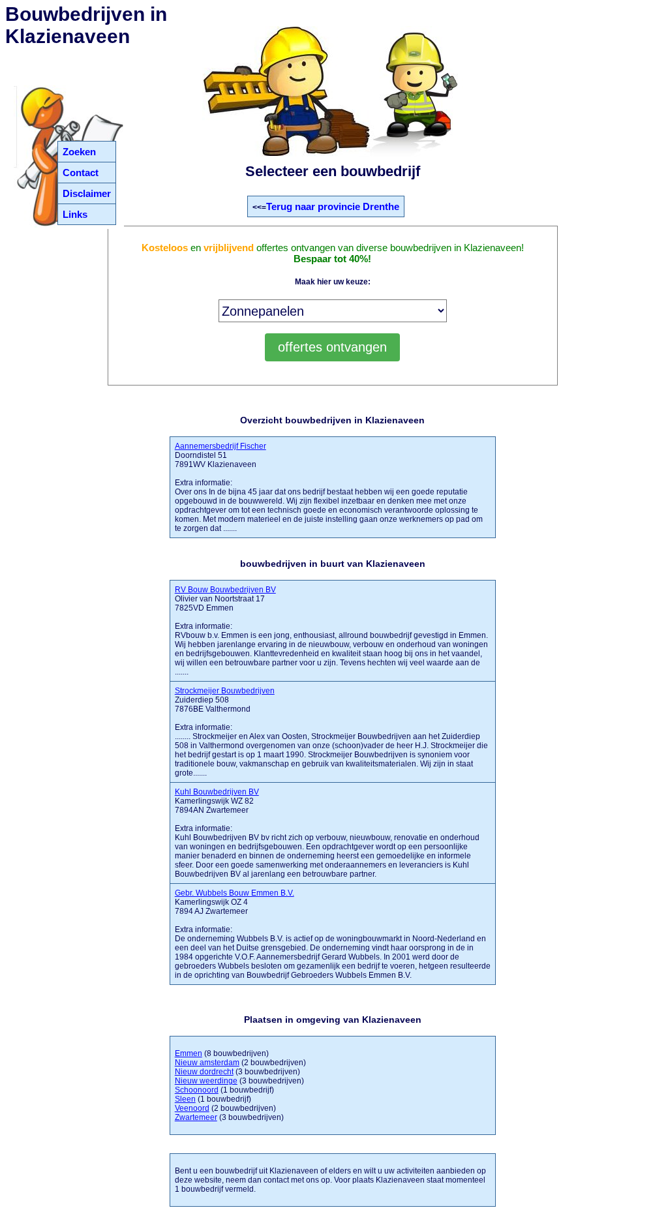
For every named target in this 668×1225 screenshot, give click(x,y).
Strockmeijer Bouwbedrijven (225, 690)
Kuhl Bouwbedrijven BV (217, 791)
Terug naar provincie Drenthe (332, 206)
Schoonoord (197, 1090)
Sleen (185, 1099)
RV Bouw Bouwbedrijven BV (225, 589)
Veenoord (192, 1108)
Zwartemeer (196, 1117)
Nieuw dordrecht (204, 1071)
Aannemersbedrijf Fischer (220, 446)
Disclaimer (87, 193)
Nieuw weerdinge (206, 1080)
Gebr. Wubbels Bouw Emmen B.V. (234, 893)
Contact (81, 172)
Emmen (188, 1053)
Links (75, 214)
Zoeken (79, 151)
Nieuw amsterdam (207, 1062)
